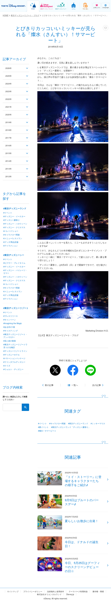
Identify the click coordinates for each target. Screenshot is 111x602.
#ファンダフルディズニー (14, 362)
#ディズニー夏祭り (11, 220)
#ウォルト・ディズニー (13, 369)
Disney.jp (70, 594)
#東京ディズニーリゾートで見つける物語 (15, 346)
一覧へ (74, 385)
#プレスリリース (10, 316)
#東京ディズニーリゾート (15, 308)
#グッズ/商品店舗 (10, 242)
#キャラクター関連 (57, 423)
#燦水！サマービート (47, 430)
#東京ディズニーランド (78, 423)
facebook (72, 370)
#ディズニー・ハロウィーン (15, 223)
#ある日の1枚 (9, 327)
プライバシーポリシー (32, 591)
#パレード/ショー (10, 231)
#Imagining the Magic (12, 323)
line (90, 370)
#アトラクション (10, 245)
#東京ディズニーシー (13, 254)
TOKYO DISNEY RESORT (13, 6)
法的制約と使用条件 (55, 591)
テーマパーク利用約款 (78, 591)
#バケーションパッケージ (14, 358)
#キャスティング (10, 330)
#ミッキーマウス (98, 423)
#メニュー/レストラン (12, 238)
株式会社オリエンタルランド (49, 594)
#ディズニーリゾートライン (15, 351)
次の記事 (96, 385)
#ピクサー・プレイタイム (14, 263)
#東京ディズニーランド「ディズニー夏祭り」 (70, 427)
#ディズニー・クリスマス (14, 227)
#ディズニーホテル (11, 354)
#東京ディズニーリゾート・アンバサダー (15, 335)
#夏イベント (43, 427)
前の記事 (49, 385)
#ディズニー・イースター (14, 216)
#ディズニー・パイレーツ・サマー (15, 271)
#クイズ (6, 365)
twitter (55, 370)
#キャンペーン (9, 319)
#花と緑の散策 (9, 340)
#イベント (42, 423)
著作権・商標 (98, 591)
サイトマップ (13, 591)
